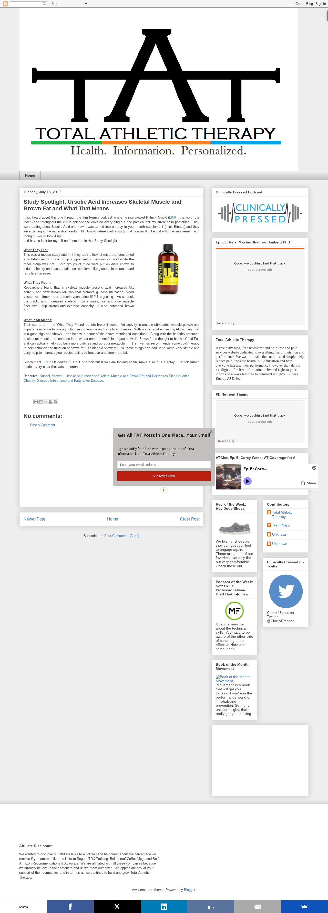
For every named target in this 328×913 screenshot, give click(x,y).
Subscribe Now (164, 476)
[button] (164, 435)
